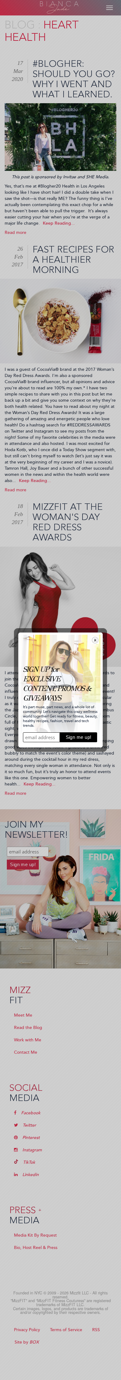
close (95, 640)
